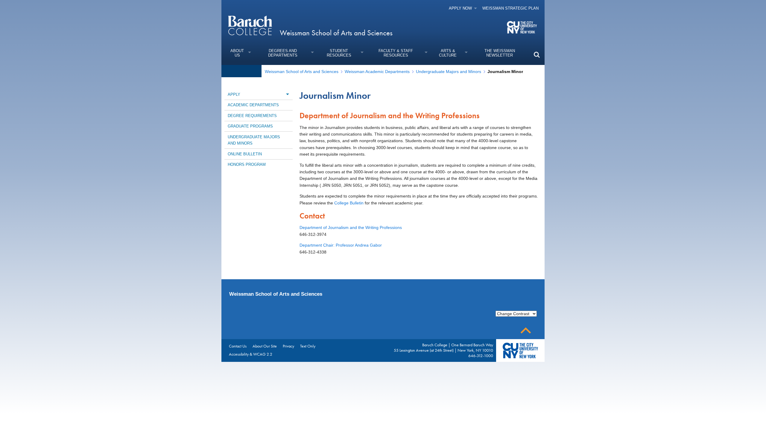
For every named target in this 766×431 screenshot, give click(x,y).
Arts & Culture (448, 52)
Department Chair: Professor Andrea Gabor (341, 245)
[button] (536, 54)
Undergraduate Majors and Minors (448, 71)
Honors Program (247, 164)
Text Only (307, 346)
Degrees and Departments (282, 52)
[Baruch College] (249, 25)
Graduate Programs (250, 126)
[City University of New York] (523, 27)
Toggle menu (287, 94)
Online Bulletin (245, 154)
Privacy (288, 346)
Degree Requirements (252, 115)
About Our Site (265, 346)
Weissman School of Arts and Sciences (336, 33)
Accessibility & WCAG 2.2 (250, 354)
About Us (237, 52)
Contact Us (238, 346)
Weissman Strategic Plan (510, 8)
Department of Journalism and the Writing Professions (351, 227)
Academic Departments (253, 105)
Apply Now (460, 8)
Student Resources (339, 52)
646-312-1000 (480, 355)
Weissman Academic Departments (377, 71)
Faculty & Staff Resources (396, 52)
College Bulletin (349, 203)
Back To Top (525, 330)
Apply (234, 94)
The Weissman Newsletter (499, 52)
